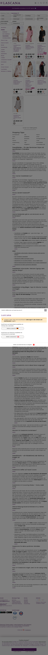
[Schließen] (45, 310)
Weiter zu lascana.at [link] (11, 336)
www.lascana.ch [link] (23, 344)
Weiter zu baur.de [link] (11, 328)
